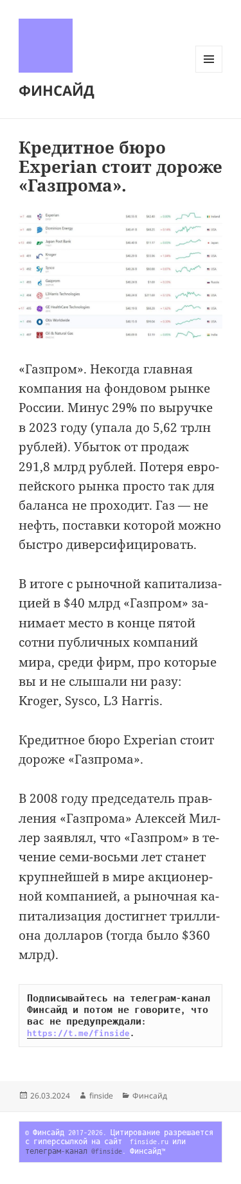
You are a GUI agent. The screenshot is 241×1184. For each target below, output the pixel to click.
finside (101, 1095)
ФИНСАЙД (56, 90)
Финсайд (149, 1095)
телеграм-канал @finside (73, 1151)
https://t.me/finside (78, 1033)
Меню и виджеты (209, 72)
